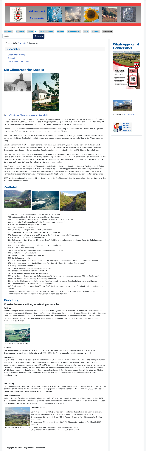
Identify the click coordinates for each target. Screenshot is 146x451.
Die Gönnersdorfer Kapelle (18, 61)
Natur (86, 31)
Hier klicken (129, 114)
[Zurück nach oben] (142, 447)
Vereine (60, 31)
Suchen (40, 36)
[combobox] (17, 36)
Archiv (30, 31)
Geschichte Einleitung (16, 55)
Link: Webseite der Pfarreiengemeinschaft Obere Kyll (26, 115)
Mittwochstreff (73, 31)
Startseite (8, 31)
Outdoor (95, 31)
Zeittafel (11, 58)
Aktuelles (20, 31)
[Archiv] (35, 31)
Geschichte (107, 31)
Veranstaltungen (46, 31)
